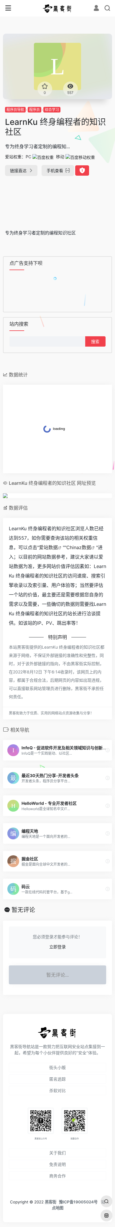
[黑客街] (57, 8)
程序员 (34, 109)
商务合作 (57, 1175)
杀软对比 (57, 1090)
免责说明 (57, 1164)
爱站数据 (48, 547)
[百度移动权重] (80, 156)
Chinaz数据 (78, 547)
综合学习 (52, 109)
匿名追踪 (57, 1078)
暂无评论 (23, 909)
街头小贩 (57, 1067)
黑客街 (50, 1202)
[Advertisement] (57, 200)
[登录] (96, 8)
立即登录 (57, 946)
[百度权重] (43, 156)
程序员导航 (15, 109)
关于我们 (57, 1152)
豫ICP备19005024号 (78, 1202)
